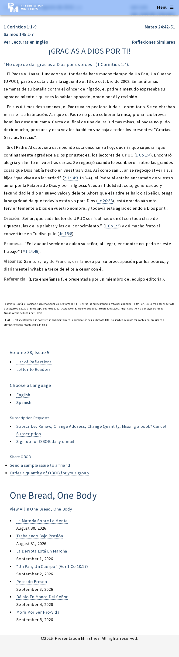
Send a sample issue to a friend (40, 465)
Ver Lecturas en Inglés (26, 42)
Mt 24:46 (30, 251)
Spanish (23, 402)
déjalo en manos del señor (42, 596)
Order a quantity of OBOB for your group (49, 473)
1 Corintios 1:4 (112, 64)
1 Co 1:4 (143, 155)
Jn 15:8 (65, 233)
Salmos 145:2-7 (19, 34)
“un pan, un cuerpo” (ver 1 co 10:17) (52, 566)
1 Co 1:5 (112, 226)
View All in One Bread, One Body (41, 509)
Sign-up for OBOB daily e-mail (45, 441)
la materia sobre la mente (42, 520)
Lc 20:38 (105, 200)
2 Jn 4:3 (71, 178)
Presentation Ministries (32, 7)
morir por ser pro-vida (37, 612)
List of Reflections (34, 362)
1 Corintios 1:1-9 (20, 27)
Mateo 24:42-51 (160, 27)
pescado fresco (31, 581)
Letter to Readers (33, 369)
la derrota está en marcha (41, 551)
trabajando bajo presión (39, 536)
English (23, 394)
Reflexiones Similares (153, 42)
